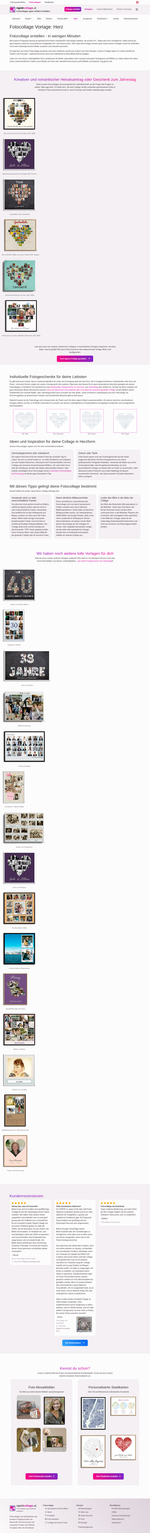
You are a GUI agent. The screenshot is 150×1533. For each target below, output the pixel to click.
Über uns (84, 1512)
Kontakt (83, 1523)
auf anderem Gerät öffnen (57, 1509)
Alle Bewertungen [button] (73, 1343)
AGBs (114, 1512)
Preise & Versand (124, 9)
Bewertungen (86, 1509)
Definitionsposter (131, 19)
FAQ (82, 1519)
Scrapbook (87, 19)
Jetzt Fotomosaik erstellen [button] (40, 1476)
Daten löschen (86, 1516)
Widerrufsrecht (118, 1519)
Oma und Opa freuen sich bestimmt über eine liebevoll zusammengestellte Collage (81, 390)
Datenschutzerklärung (121, 1516)
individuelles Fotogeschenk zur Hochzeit (67, 387)
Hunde (116, 19)
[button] (34, 129)
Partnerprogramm (85, 1527)
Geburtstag (93, 387)
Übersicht (16, 19)
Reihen (49, 19)
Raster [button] (28, 19)
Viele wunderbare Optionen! (68, 1206)
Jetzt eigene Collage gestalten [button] (73, 359)
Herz (76, 19)
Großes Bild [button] (62, 19)
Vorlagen (88, 9)
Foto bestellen (53, 1519)
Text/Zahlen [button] (102, 19)
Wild (39, 19)
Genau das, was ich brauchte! (25, 1206)
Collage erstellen (72, 9)
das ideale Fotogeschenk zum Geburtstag (95, 561)
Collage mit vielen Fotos (57, 1523)
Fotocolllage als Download (112, 1206)
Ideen (49, 1512)
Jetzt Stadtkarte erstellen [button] (107, 1476)
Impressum (116, 1523)
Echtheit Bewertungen (121, 1509)
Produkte (51, 1516)
